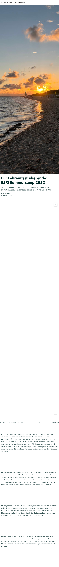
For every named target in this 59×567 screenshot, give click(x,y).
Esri (58, 422)
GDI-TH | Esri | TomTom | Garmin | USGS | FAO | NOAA (12, 422)
